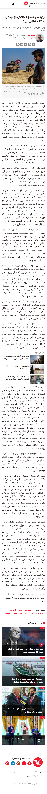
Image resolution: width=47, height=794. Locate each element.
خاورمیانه (7, 613)
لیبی (31, 613)
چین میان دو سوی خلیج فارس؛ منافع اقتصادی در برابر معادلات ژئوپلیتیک (27, 681)
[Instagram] (18, 763)
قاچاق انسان (12, 610)
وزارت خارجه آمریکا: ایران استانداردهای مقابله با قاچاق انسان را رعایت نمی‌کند (16, 357)
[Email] (22, 44)
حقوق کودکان (39, 613)
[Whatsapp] (29, 44)
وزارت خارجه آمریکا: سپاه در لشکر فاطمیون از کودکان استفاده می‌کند (17, 378)
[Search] (13, 4)
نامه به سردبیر (19, 772)
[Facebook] (33, 44)
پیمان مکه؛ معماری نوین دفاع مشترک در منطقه (26, 740)
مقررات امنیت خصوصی (35, 775)
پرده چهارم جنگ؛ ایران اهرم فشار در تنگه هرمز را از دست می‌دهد (25, 651)
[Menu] (4, 4)
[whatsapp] (7, 763)
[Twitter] (25, 44)
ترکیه (20, 610)
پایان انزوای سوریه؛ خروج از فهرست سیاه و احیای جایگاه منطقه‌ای (24, 710)
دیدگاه (31, 624)
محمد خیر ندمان (31, 36)
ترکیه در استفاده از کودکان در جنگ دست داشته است (17, 367)
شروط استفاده (38, 772)
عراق (26, 613)
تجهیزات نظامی (17, 613)
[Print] (18, 44)
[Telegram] (13, 763)
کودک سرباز (28, 610)
